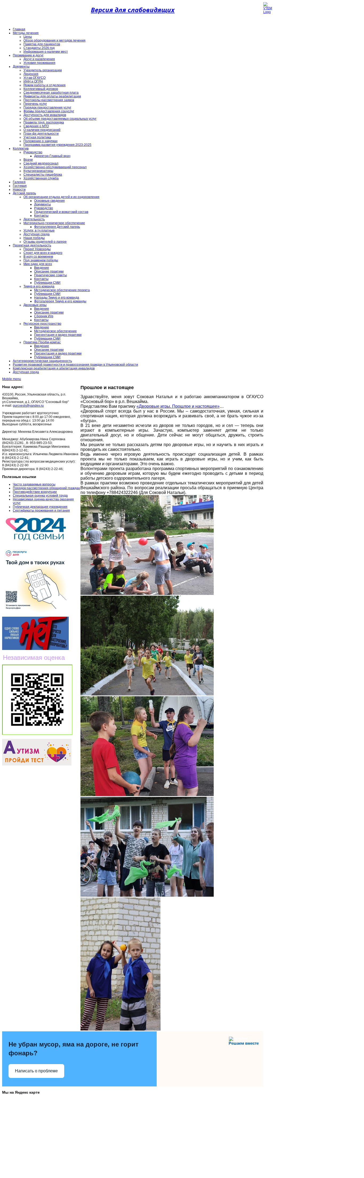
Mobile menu (11, 379)
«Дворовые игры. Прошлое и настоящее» (178, 406)
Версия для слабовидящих (133, 9)
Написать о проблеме (36, 1071)
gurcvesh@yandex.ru (28, 405)
